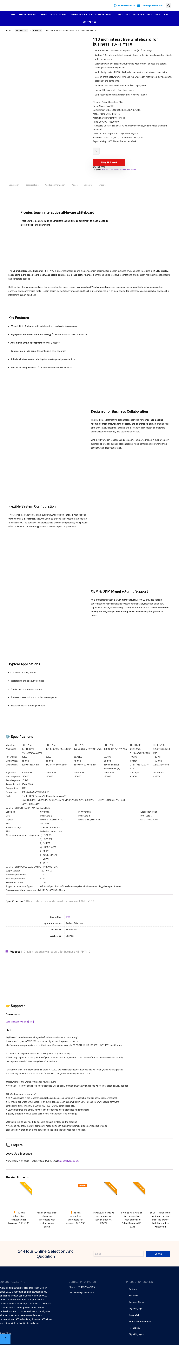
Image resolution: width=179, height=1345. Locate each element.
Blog (166, 14)
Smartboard (21, 30)
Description (14, 185)
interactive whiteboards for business (122, 170)
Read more (18, 1228)
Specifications (32, 185)
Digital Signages (136, 1334)
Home (13, 14)
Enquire (102, 185)
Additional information (55, 185)
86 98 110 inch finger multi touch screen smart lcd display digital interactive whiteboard (160, 1219)
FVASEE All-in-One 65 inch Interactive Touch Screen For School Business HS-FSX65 (131, 1219)
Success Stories (142, 14)
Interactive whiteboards (140, 1321)
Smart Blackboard (82, 14)
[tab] (14, 185)
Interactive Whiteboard (33, 14)
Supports (88, 185)
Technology (134, 1328)
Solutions (124, 14)
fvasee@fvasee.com (68, 1161)
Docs (158, 14)
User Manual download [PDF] (20, 1021)
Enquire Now (109, 162)
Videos (74, 185)
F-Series (37, 30)
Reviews (133, 1289)
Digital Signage (59, 14)
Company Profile (105, 14)
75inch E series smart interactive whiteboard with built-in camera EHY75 (46, 1219)
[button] (168, 5)
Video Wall (134, 1315)
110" (68, 917)
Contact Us (89, 22)
